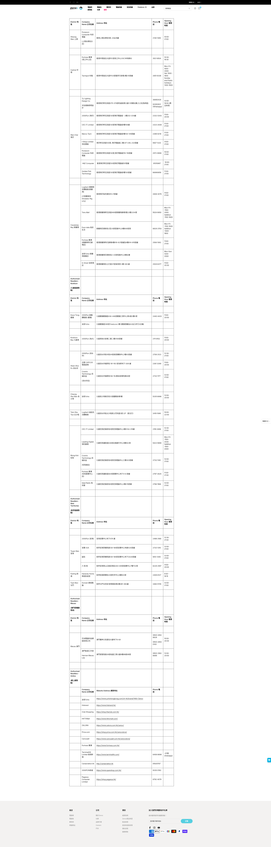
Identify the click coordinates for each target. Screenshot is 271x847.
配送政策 (125, 822)
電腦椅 (90, 7)
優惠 (105, 10)
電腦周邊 (119, 7)
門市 (97, 828)
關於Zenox (99, 815)
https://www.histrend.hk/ (106, 705)
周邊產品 (72, 825)
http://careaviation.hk (104, 764)
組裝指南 (125, 815)
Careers (98, 825)
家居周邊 (130, 7)
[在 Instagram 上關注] (74, 2)
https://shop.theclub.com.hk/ (107, 712)
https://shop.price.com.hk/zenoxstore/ (111, 732)
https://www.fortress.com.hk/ (108, 745)
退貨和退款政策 (127, 825)
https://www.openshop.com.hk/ (108, 770)
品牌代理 (99, 822)
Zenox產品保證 (127, 819)
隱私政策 (125, 828)
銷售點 (90, 10)
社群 (98, 10)
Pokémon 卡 (142, 7)
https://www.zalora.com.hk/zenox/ (110, 725)
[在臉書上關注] (70, 2)
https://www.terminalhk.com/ (107, 754)
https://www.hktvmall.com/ (107, 719)
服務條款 (125, 832)
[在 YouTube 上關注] (77, 2)
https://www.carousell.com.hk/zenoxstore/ (113, 739)
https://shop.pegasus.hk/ (106, 779)
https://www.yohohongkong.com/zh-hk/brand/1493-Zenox (119, 699)
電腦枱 (99, 7)
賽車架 (108, 7)
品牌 (152, 7)
